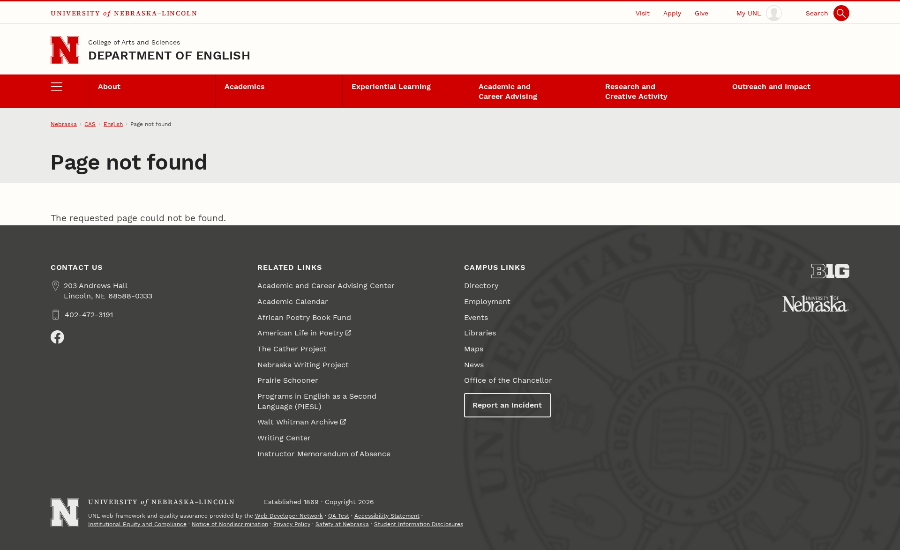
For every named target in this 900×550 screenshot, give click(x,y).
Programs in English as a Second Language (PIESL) (316, 401)
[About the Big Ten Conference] (830, 271)
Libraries (480, 332)
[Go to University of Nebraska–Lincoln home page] (65, 50)
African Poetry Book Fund (304, 317)
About (109, 86)
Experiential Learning (391, 86)
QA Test (338, 516)
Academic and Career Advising (508, 91)
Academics (245, 86)
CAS (90, 124)
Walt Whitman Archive (297, 421)
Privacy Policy (291, 524)
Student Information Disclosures (418, 524)
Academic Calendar (292, 301)
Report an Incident (507, 405)
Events (476, 317)
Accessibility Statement (387, 516)
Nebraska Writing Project (303, 364)
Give (701, 13)
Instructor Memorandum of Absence (323, 453)
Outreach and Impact (771, 86)
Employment (487, 301)
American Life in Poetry (300, 332)
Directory (481, 285)
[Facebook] (57, 337)
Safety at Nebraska (342, 524)
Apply (672, 13)
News (474, 364)
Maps (473, 348)
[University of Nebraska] (815, 303)
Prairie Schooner (287, 380)
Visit (643, 13)
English (113, 124)
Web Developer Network (289, 516)
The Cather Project (292, 348)
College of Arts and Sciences (134, 42)
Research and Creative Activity (636, 91)
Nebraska (64, 124)
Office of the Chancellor (508, 380)
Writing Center (284, 437)
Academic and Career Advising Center (326, 285)
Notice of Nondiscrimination (230, 524)
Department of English (169, 55)
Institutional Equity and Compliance (137, 524)
